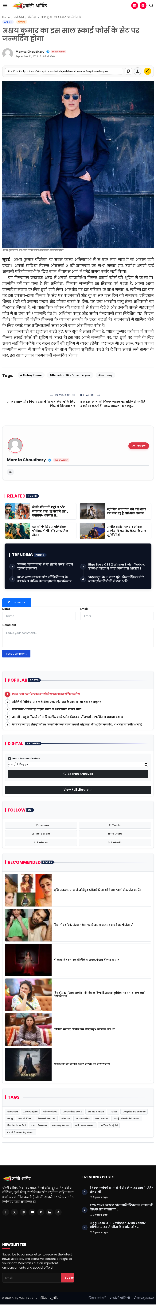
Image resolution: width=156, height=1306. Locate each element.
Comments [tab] (16, 602)
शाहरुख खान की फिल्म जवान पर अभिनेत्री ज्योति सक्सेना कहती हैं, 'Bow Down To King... (112, 404)
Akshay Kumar (61, 1125)
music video (83, 1118)
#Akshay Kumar (31, 375)
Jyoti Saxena (39, 1125)
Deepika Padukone (134, 1111)
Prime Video (50, 1111)
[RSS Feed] (10, 472)
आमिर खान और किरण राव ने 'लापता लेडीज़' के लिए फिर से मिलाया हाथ (41, 404)
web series (101, 1118)
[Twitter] (14, 1212)
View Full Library (78, 789)
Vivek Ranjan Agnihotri (20, 1132)
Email (84, 609)
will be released (84, 1125)
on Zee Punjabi (109, 1125)
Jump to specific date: (24, 758)
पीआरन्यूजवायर (144, 1298)
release (65, 1118)
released (12, 1111)
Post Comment (16, 654)
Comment (9, 625)
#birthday (105, 375)
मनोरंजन (19, 17)
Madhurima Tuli (16, 1125)
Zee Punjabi (30, 1111)
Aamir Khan (25, 1118)
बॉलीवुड (32, 17)
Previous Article (65, 395)
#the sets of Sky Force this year (70, 375)
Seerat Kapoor (47, 1118)
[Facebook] (5, 1212)
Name (6, 609)
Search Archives (78, 774)
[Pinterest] (40, 1212)
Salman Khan (96, 1111)
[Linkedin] (49, 1212)
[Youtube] (32, 1212)
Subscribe (72, 1278)
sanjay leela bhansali (127, 1118)
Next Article (88, 395)
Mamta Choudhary (30, 52)
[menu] (5, 5)
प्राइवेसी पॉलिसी (120, 1298)
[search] (151, 5)
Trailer (113, 1111)
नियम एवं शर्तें (97, 1298)
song (10, 1118)
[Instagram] (23, 1212)
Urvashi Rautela (72, 1111)
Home (6, 17)
